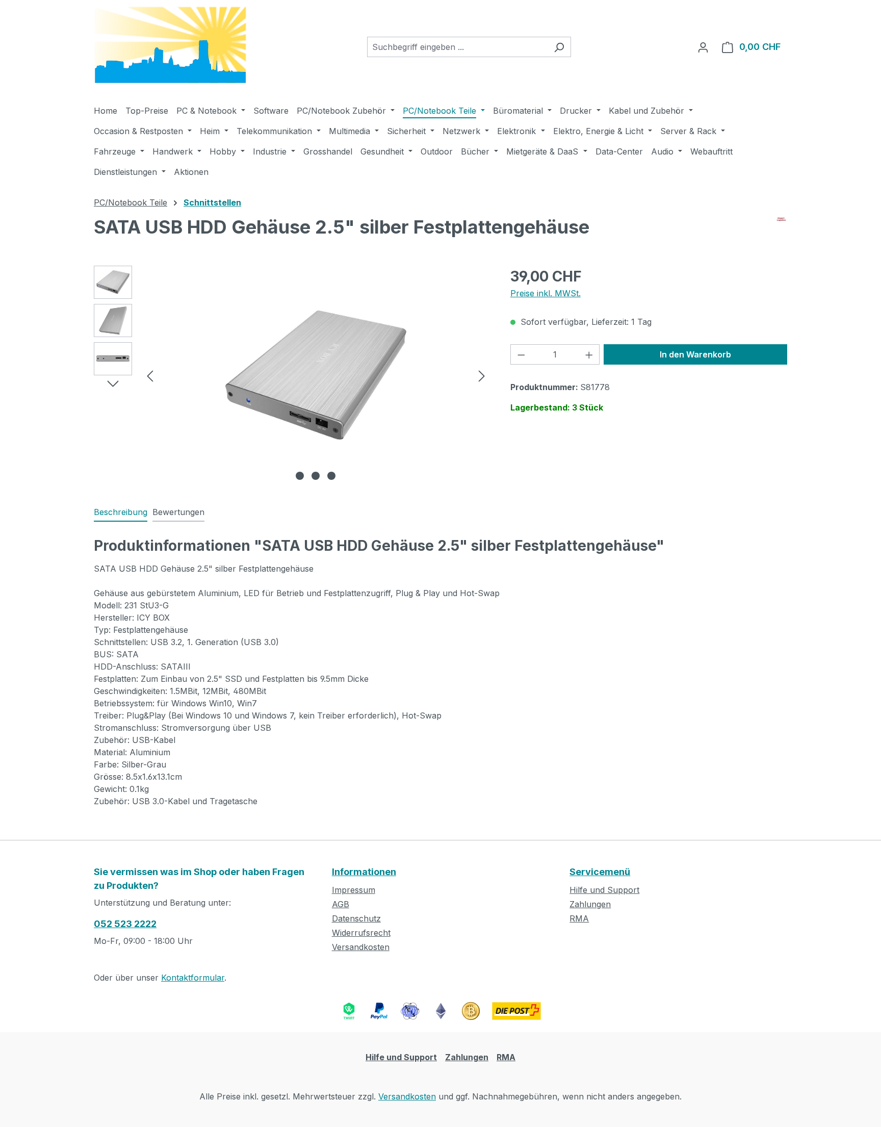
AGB (340, 904)
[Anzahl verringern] (521, 354)
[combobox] (457, 47)
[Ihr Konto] (703, 47)
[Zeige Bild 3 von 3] (331, 476)
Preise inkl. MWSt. (545, 293)
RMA (579, 918)
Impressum (353, 890)
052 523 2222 (125, 923)
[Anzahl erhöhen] (589, 354)
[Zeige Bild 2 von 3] (316, 476)
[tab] (120, 512)
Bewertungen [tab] (178, 512)
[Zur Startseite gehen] (170, 45)
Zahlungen (590, 904)
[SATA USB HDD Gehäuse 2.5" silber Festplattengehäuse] (315, 375)
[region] (292, 375)
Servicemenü (599, 871)
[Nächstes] (481, 375)
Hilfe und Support (604, 890)
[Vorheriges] (150, 375)
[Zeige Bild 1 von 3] (300, 476)
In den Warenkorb (695, 354)
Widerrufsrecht (361, 933)
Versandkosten (361, 947)
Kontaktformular (192, 977)
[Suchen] (559, 47)
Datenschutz (356, 918)
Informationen (364, 871)
